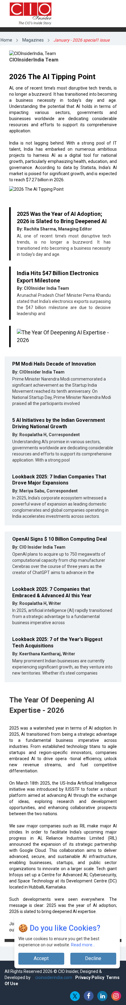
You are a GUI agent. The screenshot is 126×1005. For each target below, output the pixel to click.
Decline (93, 958)
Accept (41, 958)
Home (6, 40)
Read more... (83, 944)
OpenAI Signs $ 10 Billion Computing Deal (59, 539)
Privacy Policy (89, 977)
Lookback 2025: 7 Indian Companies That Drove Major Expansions (59, 480)
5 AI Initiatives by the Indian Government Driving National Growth (58, 423)
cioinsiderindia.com (53, 977)
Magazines (33, 40)
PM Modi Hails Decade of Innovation (54, 364)
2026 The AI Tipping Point (52, 76)
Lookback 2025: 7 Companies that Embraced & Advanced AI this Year (52, 592)
